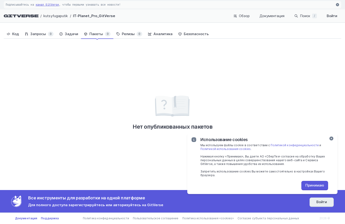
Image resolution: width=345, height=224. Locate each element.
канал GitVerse (47, 5)
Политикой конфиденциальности (295, 145)
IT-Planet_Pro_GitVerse (94, 16)
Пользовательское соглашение (156, 218)
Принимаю (314, 185)
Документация (272, 16)
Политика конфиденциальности (106, 218)
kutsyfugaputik (55, 16)
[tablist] (172, 34)
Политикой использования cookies (225, 149)
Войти (332, 16)
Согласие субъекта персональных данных (268, 218)
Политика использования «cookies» (208, 218)
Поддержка (50, 218)
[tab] (13, 34)
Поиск (307, 16)
